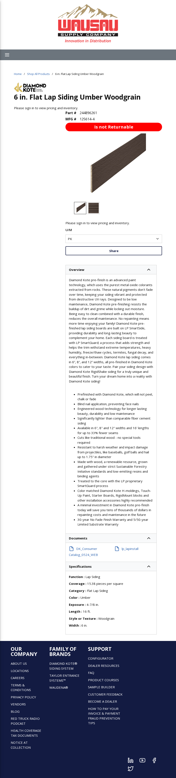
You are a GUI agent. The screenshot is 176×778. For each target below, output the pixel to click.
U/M (68, 230)
